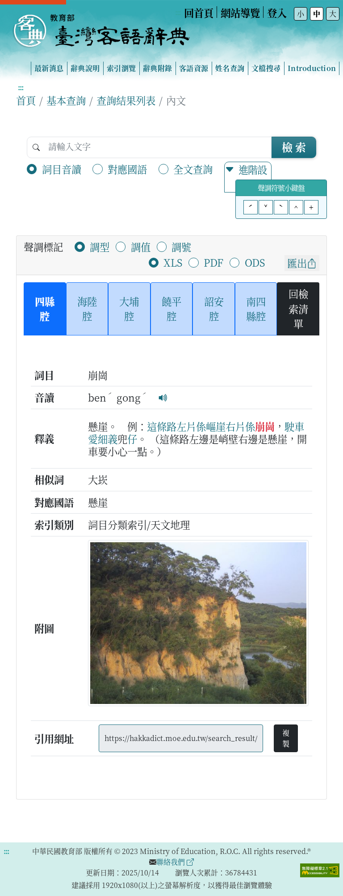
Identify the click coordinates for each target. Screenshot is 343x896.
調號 (181, 246)
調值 (141, 246)
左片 (186, 426)
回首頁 (198, 12)
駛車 (294, 426)
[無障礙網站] (319, 870)
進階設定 (252, 177)
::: (177, 12)
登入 (277, 12)
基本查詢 (66, 100)
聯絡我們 (171, 862)
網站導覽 (240, 12)
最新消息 (48, 68)
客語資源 (193, 68)
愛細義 (102, 438)
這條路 (161, 426)
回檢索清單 (298, 308)
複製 (285, 738)
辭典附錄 (157, 68)
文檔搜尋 (265, 68)
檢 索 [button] (294, 147)
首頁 (26, 100)
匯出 (297, 262)
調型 (99, 246)
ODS (255, 262)
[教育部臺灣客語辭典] (101, 27)
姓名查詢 (229, 68)
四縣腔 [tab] (44, 308)
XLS (172, 262)
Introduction (312, 68)
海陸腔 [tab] (87, 308)
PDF (213, 262)
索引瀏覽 (121, 68)
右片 (235, 426)
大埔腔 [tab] (129, 308)
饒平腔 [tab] (171, 308)
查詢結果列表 (125, 100)
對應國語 (127, 169)
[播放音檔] (163, 397)
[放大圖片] (198, 625)
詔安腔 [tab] (214, 308)
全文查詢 (193, 169)
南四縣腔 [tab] (256, 308)
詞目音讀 (61, 169)
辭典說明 (85, 68)
